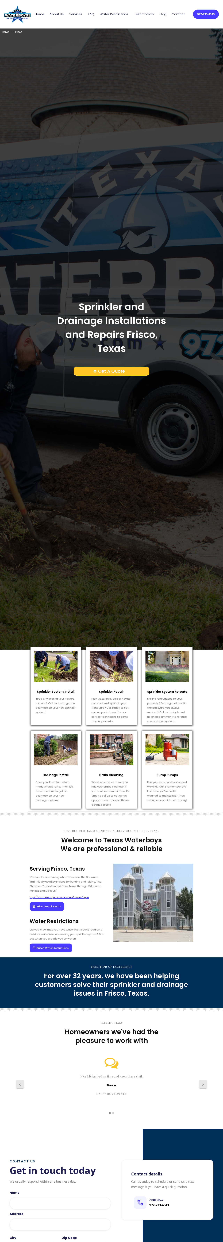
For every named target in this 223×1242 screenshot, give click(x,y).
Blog (162, 14)
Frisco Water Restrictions (53, 948)
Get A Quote (111, 371)
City (13, 1238)
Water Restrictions (114, 14)
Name (15, 1192)
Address (16, 1214)
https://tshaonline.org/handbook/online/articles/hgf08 (59, 897)
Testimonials (144, 14)
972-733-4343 (206, 14)
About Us (57, 14)
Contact (178, 14)
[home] (17, 14)
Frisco (18, 32)
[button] (20, 1084)
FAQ (91, 14)
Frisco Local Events (49, 906)
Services (75, 14)
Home (39, 14)
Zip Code (69, 1238)
